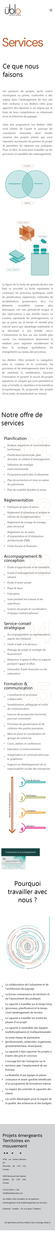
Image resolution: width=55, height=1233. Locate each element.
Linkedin (15, 1208)
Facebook (6, 1208)
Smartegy (39, 1222)
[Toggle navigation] (44, 10)
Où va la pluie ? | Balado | (30, 1208)
